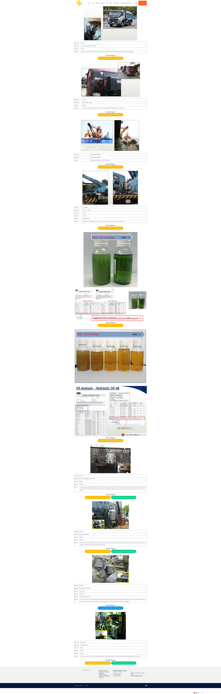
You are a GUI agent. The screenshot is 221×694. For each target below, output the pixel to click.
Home (89, 3)
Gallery (110, 3)
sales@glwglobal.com (138, 675)
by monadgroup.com (80, 685)
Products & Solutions (100, 3)
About (93, 3)
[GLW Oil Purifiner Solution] (79, 3)
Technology (101, 673)
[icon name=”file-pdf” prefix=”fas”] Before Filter (97, 497)
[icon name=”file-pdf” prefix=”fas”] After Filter (124, 497)
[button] (142, 3)
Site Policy (87, 685)
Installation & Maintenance (126, 3)
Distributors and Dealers (104, 671)
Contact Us (101, 677)
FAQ (107, 3)
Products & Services (103, 674)
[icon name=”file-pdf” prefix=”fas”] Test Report (110, 58)
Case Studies (116, 3)
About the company (103, 670)
